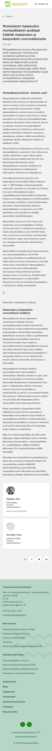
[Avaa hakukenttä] (47, 4)
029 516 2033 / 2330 (12, 611)
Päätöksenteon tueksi (13, 655)
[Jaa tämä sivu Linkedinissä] (46, 559)
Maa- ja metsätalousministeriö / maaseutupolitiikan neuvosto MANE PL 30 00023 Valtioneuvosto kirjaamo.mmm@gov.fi (26, 598)
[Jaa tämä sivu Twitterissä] (39, 559)
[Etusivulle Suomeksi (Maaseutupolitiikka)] (16, 4)
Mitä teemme (9, 624)
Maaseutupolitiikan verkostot (16, 661)
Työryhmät (7, 642)
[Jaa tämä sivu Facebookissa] (32, 559)
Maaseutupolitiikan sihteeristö (16, 634)
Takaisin (9, 16)
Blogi (5, 687)
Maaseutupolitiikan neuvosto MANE (19, 629)
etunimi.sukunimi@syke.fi (16, 511)
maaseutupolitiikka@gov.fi (15, 615)
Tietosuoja (8, 707)
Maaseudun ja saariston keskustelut (19, 673)
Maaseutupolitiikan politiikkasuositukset (20, 669)
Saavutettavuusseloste (14, 702)
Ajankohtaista (9, 682)
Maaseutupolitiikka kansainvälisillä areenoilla (22, 646)
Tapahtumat (9, 692)
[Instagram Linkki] (29, 724)
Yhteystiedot (9, 697)
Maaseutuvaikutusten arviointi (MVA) (19, 665)
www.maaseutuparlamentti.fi (26, 732)
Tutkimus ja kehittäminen (14, 638)
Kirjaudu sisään (10, 712)
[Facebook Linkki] (22, 724)
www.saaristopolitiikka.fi (26, 737)
